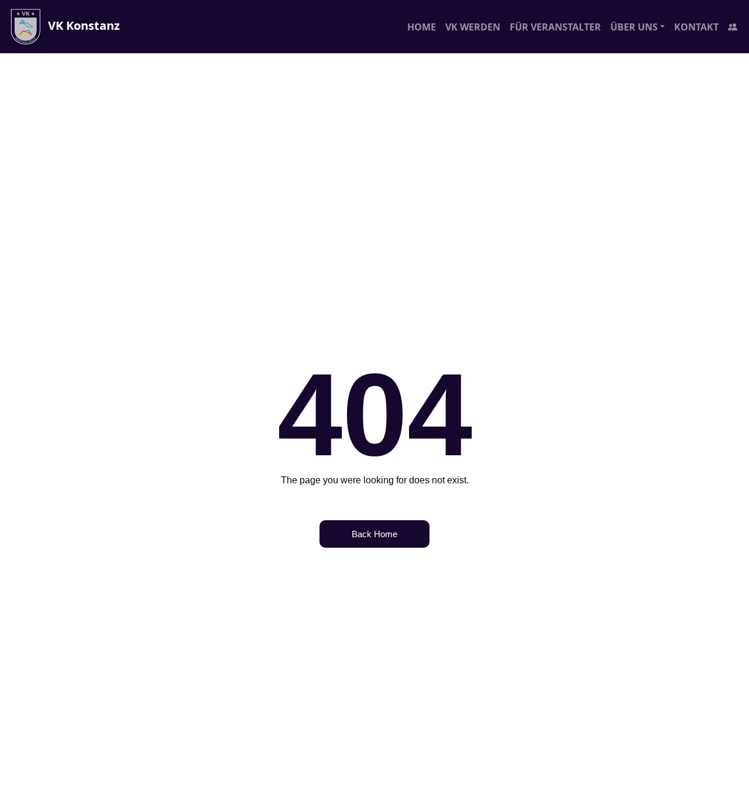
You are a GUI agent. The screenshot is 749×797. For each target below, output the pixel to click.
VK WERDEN (472, 26)
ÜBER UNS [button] (634, 26)
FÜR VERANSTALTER (555, 26)
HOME (421, 26)
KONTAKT (696, 26)
